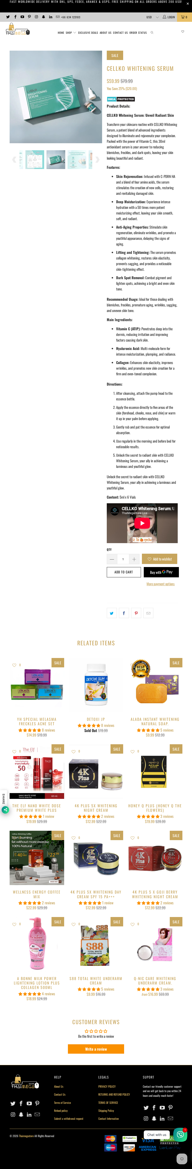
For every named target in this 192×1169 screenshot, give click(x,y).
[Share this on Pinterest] (136, 613)
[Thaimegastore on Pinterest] (29, 17)
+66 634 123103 (70, 17)
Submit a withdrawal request (68, 1118)
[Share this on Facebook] (124, 613)
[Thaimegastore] (18, 29)
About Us (105, 32)
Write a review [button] (96, 1049)
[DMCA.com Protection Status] (121, 100)
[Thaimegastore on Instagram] (36, 17)
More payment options (161, 583)
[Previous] (14, 97)
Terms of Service (62, 1103)
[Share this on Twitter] (112, 613)
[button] (29, 730)
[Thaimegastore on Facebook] (15, 17)
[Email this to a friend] (148, 613)
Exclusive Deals (88, 32)
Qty (109, 549)
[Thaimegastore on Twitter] (8, 17)
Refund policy (61, 1111)
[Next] (97, 97)
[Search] (152, 32)
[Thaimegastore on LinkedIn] (50, 17)
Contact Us (120, 32)
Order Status (138, 32)
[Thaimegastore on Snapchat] (43, 17)
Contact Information (108, 1118)
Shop (69, 32)
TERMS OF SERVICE (108, 1103)
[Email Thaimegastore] (57, 17)
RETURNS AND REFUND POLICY (114, 1094)
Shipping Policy (106, 1111)
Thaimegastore (26, 1136)
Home (61, 32)
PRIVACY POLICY (107, 1086)
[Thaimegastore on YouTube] (22, 17)
